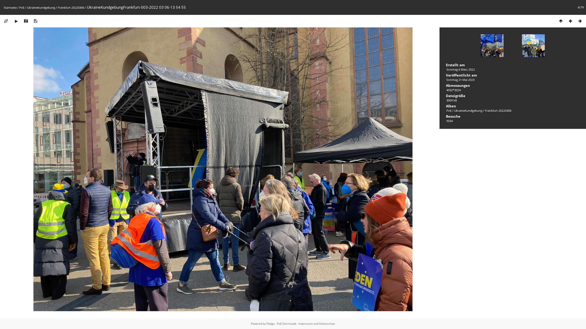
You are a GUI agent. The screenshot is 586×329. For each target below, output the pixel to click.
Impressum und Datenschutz (316, 324)
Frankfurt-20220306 (71, 7)
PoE (21, 7)
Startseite (10, 7)
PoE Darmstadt (286, 324)
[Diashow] (16, 21)
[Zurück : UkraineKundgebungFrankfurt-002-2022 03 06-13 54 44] (570, 21)
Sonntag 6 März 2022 (460, 69)
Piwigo (270, 324)
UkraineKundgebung (41, 7)
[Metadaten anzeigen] (26, 21)
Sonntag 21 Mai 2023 (460, 80)
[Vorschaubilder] (561, 21)
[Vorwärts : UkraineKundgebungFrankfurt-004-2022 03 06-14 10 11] (580, 21)
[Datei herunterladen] (35, 21)
